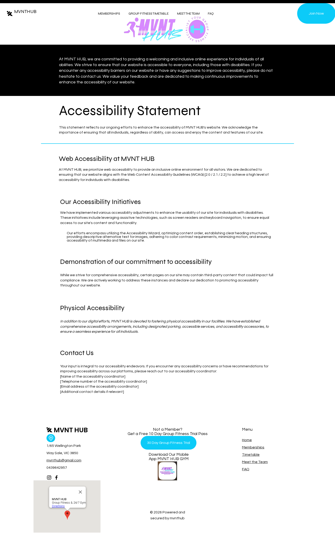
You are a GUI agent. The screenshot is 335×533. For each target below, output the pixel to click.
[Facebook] (56, 477)
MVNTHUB (25, 11)
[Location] (50, 438)
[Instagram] (49, 477)
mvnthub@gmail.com (63, 460)
